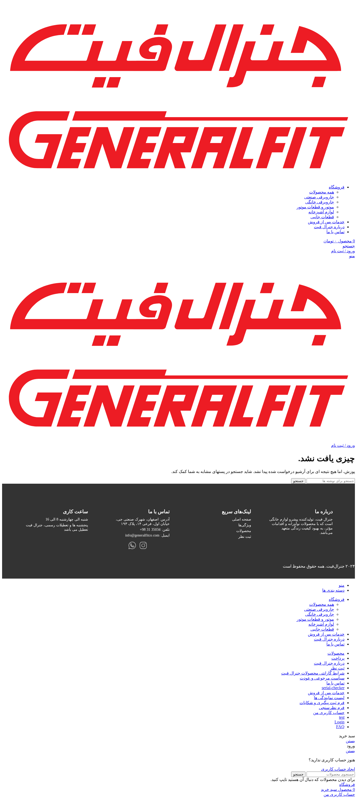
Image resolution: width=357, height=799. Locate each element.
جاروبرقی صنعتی (319, 197)
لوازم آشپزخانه (321, 212)
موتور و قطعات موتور (315, 207)
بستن (350, 741)
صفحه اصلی (241, 519)
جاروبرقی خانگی (319, 202)
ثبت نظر (244, 536)
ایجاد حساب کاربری (338, 769)
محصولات (243, 531)
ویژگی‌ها (244, 525)
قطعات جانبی (322, 217)
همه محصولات (321, 192)
